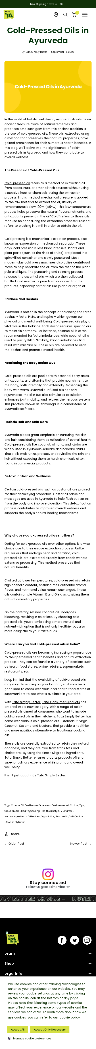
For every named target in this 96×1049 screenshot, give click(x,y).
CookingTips (77, 805)
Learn (9, 953)
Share (15, 834)
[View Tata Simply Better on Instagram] (87, 940)
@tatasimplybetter (55, 887)
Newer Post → (81, 844)
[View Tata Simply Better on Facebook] (62, 940)
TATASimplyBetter (14, 822)
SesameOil (62, 816)
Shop (9, 963)
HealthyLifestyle (50, 811)
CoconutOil (17, 805)
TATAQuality (76, 816)
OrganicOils (47, 816)
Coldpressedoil (60, 805)
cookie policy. (70, 1017)
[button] (29, 1038)
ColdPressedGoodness (38, 805)
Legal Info (13, 973)
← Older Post (14, 844)
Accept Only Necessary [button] (50, 1029)
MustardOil (67, 811)
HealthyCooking (30, 811)
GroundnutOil (12, 811)
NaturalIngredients (15, 816)
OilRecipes (34, 816)
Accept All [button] (18, 1029)
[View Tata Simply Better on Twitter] (74, 940)
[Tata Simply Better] (9, 14)
